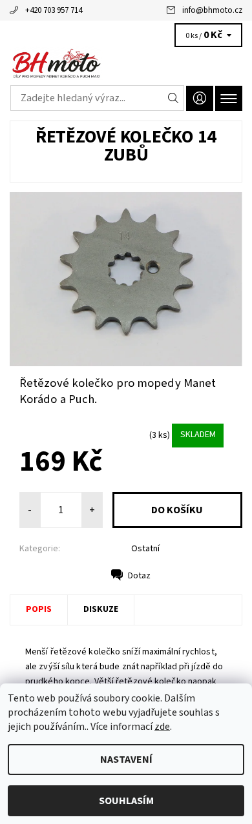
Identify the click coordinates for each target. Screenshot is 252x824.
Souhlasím (126, 801)
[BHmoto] (126, 63)
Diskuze (100, 609)
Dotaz (139, 575)
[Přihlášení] (199, 98)
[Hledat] (173, 98)
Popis (39, 609)
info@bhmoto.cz (212, 10)
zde (162, 727)
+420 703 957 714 (53, 10)
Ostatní (145, 548)
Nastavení (126, 759)
